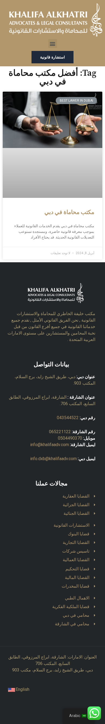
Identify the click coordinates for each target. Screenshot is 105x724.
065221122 (60, 431)
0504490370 (70, 438)
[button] (52, 43)
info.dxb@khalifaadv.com (53, 458)
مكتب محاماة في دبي (69, 212)
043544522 (68, 417)
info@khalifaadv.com (49, 444)
